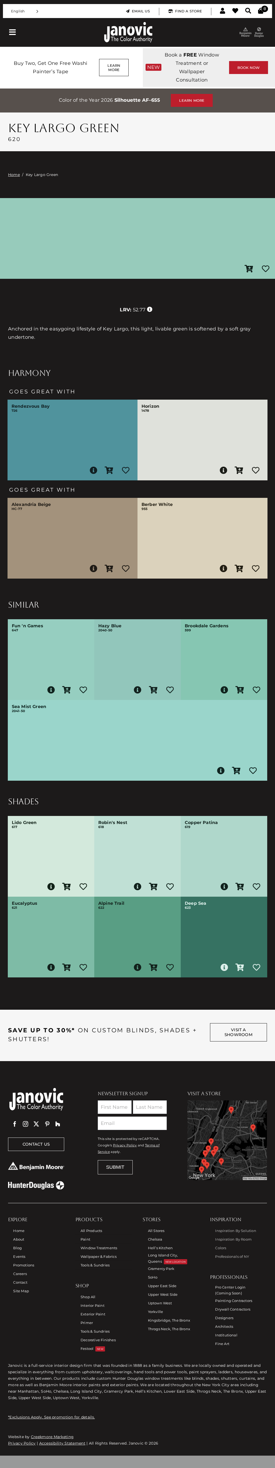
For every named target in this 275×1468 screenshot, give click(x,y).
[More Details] (93, 470)
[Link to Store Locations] (227, 1140)
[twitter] (36, 1124)
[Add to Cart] (249, 269)
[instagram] (25, 1124)
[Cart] (261, 11)
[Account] (222, 11)
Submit (115, 1167)
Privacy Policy (125, 1145)
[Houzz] (57, 1124)
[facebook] (14, 1124)
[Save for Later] (265, 269)
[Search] (248, 11)
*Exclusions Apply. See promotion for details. (51, 1417)
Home (14, 174)
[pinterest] (47, 1124)
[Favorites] (235, 11)
